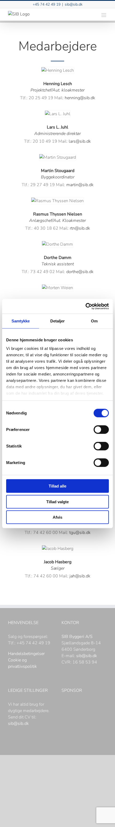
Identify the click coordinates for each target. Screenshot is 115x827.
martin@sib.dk (80, 185)
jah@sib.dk (80, 576)
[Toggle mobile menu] (104, 15)
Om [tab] (94, 321)
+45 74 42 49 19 (46, 4)
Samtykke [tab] (20, 321)
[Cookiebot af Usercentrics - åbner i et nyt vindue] (85, 306)
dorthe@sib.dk (80, 272)
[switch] (101, 429)
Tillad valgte (57, 501)
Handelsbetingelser (26, 654)
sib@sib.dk (74, 4)
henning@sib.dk (80, 98)
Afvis (57, 517)
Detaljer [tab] (57, 321)
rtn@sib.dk (80, 228)
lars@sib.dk (80, 141)
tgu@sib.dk (80, 533)
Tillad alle (57, 486)
